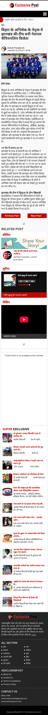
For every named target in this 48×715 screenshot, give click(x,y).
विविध (28, 663)
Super (16, 429)
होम (4, 646)
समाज (5, 650)
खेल (2, 25)
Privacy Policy (9, 684)
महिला (28, 650)
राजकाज (6, 653)
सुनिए (6, 268)
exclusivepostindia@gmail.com (14, 698)
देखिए (6, 302)
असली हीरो (7, 656)
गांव (27, 646)
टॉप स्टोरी (6, 663)
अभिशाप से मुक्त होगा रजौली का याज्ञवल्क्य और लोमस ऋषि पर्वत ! (23, 19)
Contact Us (8, 677)
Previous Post (11, 215)
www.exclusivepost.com (11, 701)
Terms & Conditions (12, 681)
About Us (7, 674)
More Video (10, 336)
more (34, 635)
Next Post (36, 215)
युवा (27, 653)
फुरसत (5, 660)
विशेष (28, 660)
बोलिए (6, 235)
